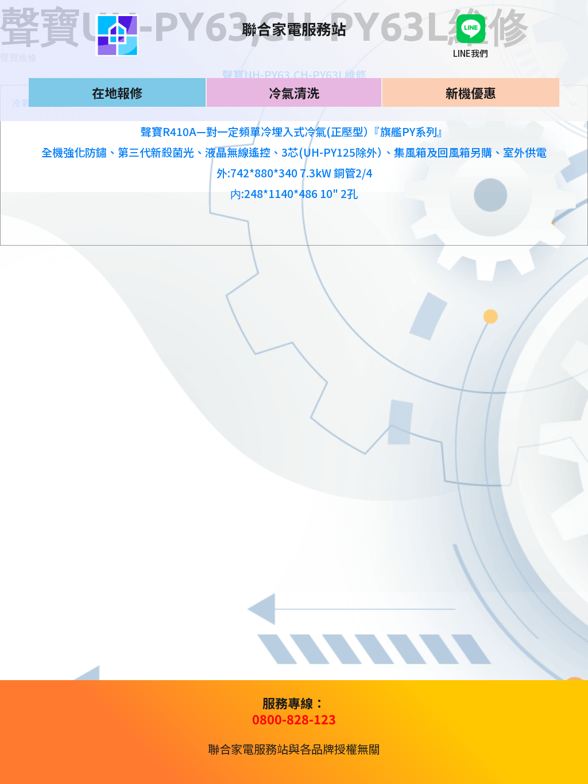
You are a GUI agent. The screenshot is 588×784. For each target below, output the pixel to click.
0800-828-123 (294, 718)
